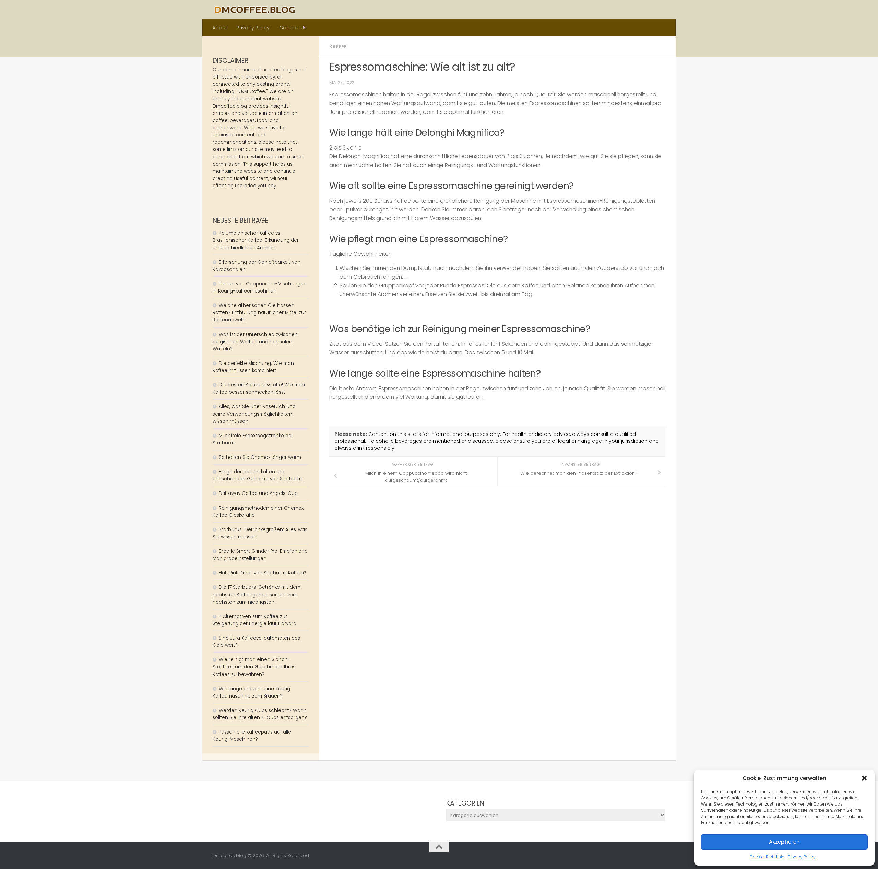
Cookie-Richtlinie (767, 857)
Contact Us (293, 27)
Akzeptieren (784, 841)
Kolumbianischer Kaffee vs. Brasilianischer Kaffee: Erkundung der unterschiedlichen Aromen (256, 240)
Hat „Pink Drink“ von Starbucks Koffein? (262, 573)
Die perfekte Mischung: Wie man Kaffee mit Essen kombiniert (253, 367)
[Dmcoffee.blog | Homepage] (255, 9)
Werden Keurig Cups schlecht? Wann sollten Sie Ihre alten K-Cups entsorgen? (260, 714)
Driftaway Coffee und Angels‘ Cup (258, 493)
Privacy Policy (802, 857)
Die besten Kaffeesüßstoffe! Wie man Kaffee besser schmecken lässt (259, 388)
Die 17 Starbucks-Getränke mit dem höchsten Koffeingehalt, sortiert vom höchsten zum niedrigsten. (256, 594)
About (219, 27)
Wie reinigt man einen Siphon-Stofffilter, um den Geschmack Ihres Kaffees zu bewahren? (254, 666)
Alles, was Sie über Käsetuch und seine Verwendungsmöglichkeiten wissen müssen (254, 413)
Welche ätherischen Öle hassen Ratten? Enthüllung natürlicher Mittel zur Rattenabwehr (259, 312)
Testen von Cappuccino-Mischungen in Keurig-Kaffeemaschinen (260, 287)
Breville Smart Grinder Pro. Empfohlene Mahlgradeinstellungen (260, 555)
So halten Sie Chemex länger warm (260, 457)
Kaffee (337, 46)
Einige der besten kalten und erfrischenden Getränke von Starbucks (258, 475)
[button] (864, 778)
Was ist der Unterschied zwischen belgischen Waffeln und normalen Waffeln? (255, 341)
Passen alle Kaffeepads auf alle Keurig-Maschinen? (252, 735)
